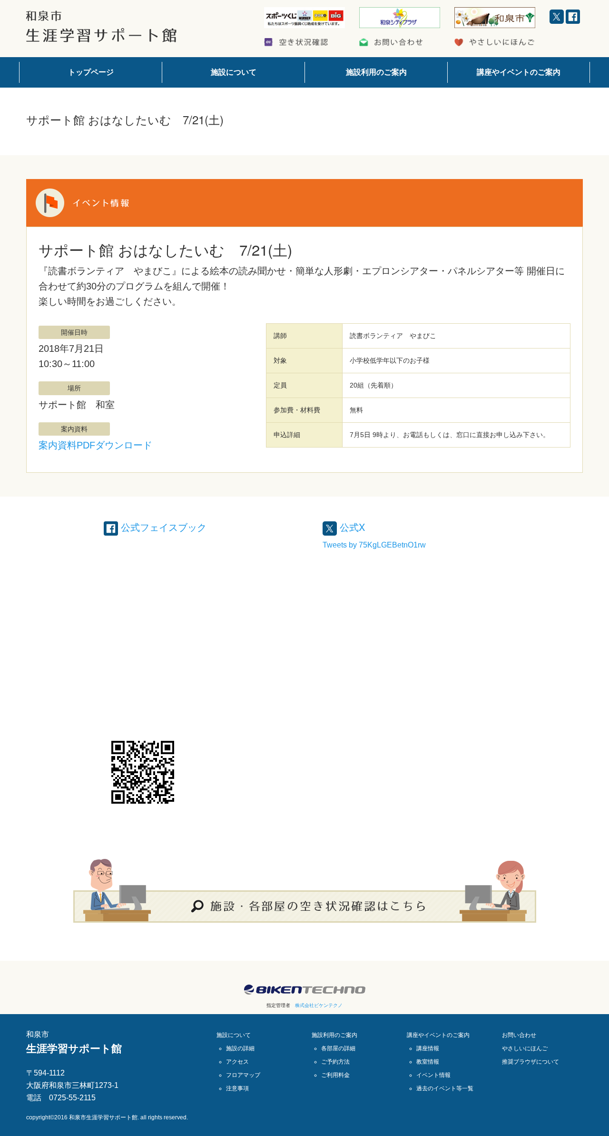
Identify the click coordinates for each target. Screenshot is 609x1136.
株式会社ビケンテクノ (319, 1005)
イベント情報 (433, 1075)
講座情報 (427, 1048)
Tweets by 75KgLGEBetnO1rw (374, 545)
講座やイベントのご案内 (518, 72)
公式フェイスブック (162, 527)
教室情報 (427, 1061)
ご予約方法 (335, 1061)
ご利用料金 (335, 1075)
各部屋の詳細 (338, 1048)
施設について (233, 72)
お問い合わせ (519, 1035)
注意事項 (237, 1088)
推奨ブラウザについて (530, 1061)
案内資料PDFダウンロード (95, 445)
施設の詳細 (240, 1048)
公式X (351, 527)
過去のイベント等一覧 (444, 1088)
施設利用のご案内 (376, 72)
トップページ (91, 72)
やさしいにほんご (525, 1048)
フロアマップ (243, 1075)
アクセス (237, 1061)
